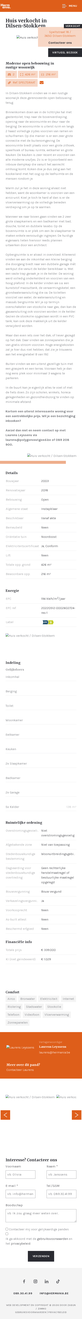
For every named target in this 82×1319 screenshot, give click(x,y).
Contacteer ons (60, 43)
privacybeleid (20, 1243)
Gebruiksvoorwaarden (31, 1312)
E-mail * (12, 1186)
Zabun (71, 1305)
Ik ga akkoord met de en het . (39, 1241)
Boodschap (14, 1205)
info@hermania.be (54, 1293)
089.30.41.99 (22, 1293)
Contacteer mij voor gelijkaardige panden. (39, 1229)
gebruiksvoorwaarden (52, 1239)
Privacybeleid (57, 1312)
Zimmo (42, 1308)
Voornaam (13, 1166)
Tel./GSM (53, 1186)
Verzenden (41, 1256)
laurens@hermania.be (54, 1052)
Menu (73, 6)
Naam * (52, 1166)
